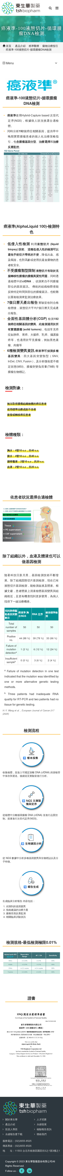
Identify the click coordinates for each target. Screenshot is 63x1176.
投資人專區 (11, 1129)
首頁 (8, 46)
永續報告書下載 (13, 1134)
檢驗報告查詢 (44, 1129)
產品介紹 (10, 1124)
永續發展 (42, 1124)
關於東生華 (11, 1119)
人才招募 (42, 1119)
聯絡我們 (42, 1134)
